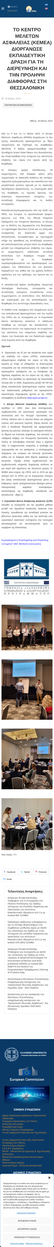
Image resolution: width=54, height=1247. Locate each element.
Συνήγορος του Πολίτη (13, 1142)
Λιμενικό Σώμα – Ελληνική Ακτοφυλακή (22, 1165)
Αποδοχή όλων (27, 1220)
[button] (49, 1177)
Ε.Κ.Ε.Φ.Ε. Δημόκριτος (13, 1148)
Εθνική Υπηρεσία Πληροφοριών (18, 1129)
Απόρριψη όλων (27, 1228)
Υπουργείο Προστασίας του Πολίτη (19, 1121)
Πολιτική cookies (17, 1243)
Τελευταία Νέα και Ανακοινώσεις (18, 105)
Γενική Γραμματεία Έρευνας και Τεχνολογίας (24, 1132)
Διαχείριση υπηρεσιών (26, 1213)
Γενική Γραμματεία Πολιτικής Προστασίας (23, 1139)
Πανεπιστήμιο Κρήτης (13, 1162)
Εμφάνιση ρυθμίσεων (27, 1237)
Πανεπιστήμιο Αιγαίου (13, 1145)
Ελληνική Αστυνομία (12, 1124)
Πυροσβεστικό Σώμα (12, 1126)
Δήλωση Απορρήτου (34, 1243)
